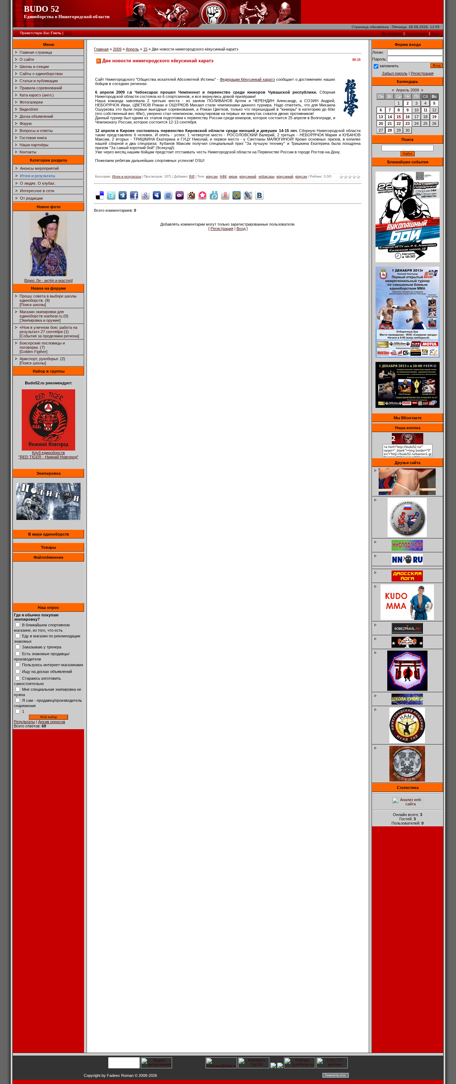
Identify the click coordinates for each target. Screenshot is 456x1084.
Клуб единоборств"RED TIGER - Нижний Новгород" (48, 455)
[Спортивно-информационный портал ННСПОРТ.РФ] (411, 549)
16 (407, 117)
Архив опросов (51, 722)
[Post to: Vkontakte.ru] (259, 195)
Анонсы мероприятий (39, 168)
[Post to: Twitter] (111, 195)
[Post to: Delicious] (99, 195)
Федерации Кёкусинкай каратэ (247, 79)
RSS (68, 33)
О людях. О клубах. (38, 183)
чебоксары (266, 176)
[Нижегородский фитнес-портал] (410, 566)
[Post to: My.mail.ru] (236, 195)
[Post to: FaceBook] (134, 195)
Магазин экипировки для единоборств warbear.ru (42, 314)
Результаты (24, 722)
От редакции (31, 198)
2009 (117, 49)
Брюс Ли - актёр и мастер (48, 280)
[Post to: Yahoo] (179, 195)
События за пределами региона (49, 336)
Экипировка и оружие (40, 320)
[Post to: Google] (145, 195)
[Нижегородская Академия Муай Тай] (410, 742)
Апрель (132, 49)
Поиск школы (33, 304)
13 (381, 117)
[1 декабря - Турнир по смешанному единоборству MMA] (407, 356)
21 (390, 123)
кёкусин (212, 176)
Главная (101, 49)
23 (407, 123)
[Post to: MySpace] (156, 195)
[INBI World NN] (411, 580)
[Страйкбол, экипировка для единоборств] (48, 518)
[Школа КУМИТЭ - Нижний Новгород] (411, 703)
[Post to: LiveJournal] (248, 195)
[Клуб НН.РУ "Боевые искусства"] (411, 563)
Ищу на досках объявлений (47, 671)
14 (390, 117)
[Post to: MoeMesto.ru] (213, 195)
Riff (192, 176)
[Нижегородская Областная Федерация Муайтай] (411, 535)
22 (399, 123)
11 (426, 110)
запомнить (389, 66)
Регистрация (417, 33)
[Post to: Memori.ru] (202, 195)
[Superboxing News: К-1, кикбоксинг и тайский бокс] (411, 493)
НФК (223, 176)
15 (145, 49)
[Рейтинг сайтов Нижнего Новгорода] (273, 1067)
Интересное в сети (37, 191)
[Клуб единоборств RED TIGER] (48, 449)
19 (434, 117)
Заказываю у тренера (41, 647)
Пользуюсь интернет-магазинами (52, 665)
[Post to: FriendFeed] (168, 195)
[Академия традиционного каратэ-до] (410, 780)
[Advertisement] (407, 941)
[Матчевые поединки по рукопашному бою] (407, 261)
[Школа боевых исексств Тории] (411, 689)
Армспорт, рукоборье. (39, 359)
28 (390, 130)
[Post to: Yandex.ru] (225, 195)
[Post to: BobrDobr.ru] (191, 195)
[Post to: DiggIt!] (122, 195)
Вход (435, 33)
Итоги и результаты (37, 176)
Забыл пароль (395, 73)
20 (381, 123)
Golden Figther (33, 351)
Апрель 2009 (407, 90)
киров (233, 176)
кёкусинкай (247, 176)
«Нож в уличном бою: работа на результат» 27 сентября (48, 329)
